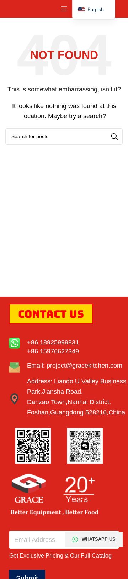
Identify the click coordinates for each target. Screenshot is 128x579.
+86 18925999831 (53, 342)
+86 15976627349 (53, 351)
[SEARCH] (114, 136)
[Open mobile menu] (64, 9)
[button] (94, 10)
